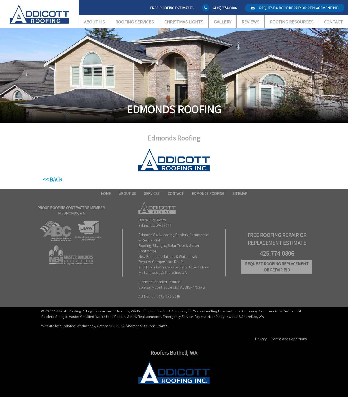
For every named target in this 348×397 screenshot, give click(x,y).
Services (152, 193)
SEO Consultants (153, 325)
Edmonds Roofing (208, 193)
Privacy (261, 338)
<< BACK (52, 179)
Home (106, 193)
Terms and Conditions (289, 338)
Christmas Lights (183, 22)
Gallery (222, 22)
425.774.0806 (277, 253)
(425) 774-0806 (225, 7)
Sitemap (240, 193)
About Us (94, 22)
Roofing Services (135, 22)
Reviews (250, 22)
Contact (333, 22)
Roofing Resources (291, 22)
